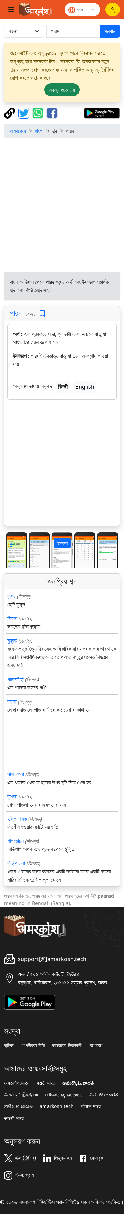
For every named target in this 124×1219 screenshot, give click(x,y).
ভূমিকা (9, 1045)
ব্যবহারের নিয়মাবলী (67, 1045)
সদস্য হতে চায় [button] (62, 90)
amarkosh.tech (57, 1106)
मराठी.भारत (46, 1083)
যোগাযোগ (96, 1045)
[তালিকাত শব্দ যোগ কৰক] (42, 313)
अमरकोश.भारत (17, 1083)
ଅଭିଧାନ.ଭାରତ (18, 1106)
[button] (13, 550)
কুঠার (11, 596)
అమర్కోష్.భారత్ (78, 1083)
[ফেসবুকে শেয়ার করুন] (52, 112)
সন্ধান (109, 31)
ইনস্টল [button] (62, 543)
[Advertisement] (62, 204)
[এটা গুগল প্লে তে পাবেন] (102, 112)
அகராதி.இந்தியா (21, 1094)
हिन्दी (63, 386)
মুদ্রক (12, 640)
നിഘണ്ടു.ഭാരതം (63, 1094)
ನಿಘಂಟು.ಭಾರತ (103, 1094)
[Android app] (29, 1001)
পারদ (16, 313)
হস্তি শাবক (17, 818)
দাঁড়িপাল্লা (16, 863)
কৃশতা (12, 796)
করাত (12, 701)
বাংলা (39, 131)
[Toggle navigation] (11, 9)
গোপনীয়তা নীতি (33, 1045)
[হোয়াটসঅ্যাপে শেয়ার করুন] (38, 112)
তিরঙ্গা (12, 618)
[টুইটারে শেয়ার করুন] (24, 112)
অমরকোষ (18, 131)
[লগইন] (112, 9)
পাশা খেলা (15, 774)
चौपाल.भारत (91, 1106)
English (84, 386)
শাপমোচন (15, 841)
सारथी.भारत (14, 1118)
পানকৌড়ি (15, 679)
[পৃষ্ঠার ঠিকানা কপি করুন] (10, 112)
